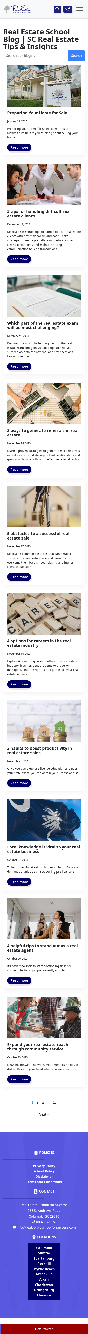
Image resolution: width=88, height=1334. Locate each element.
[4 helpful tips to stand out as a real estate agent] (44, 919)
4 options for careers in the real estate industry (39, 643)
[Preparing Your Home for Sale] (44, 86)
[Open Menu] (79, 9)
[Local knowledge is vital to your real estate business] (44, 820)
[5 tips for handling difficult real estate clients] (44, 184)
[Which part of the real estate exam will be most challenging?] (44, 296)
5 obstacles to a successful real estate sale (38, 535)
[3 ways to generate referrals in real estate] (44, 403)
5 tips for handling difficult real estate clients (39, 213)
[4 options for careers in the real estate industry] (44, 614)
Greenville (44, 1274)
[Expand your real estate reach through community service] (44, 1017)
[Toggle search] (57, 9)
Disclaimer (44, 1176)
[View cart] (67, 9)
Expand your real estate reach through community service (37, 1046)
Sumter (44, 1253)
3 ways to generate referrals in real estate (43, 432)
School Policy (44, 1171)
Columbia (44, 1248)
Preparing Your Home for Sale (37, 113)
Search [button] (76, 55)
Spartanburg (44, 1258)
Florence (44, 1295)
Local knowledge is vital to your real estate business (43, 849)
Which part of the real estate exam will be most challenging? (42, 325)
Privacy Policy (44, 1166)
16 (54, 1102)
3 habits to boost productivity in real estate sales (39, 750)
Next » (44, 1114)
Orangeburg (44, 1290)
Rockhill (44, 1263)
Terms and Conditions (44, 1182)
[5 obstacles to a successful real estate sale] (44, 506)
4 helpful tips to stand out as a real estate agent (42, 948)
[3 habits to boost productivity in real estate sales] (44, 721)
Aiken (44, 1279)
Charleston (44, 1284)
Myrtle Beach (44, 1269)
